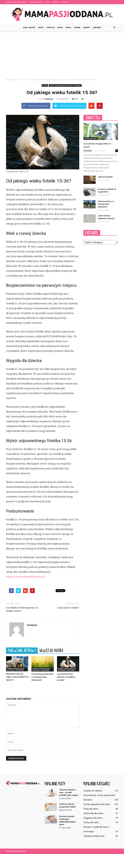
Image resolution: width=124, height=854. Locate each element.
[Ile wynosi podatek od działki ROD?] (89, 192)
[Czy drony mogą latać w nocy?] (100, 131)
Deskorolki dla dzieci (93, 813)
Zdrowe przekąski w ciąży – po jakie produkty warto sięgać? (68, 792)
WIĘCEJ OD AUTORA (51, 650)
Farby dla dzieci (90, 808)
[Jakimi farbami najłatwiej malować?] (89, 218)
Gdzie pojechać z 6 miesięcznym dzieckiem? (106, 204)
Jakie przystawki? (105, 177)
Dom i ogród (29, 27)
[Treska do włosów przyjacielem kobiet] (51, 807)
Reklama (55, 2)
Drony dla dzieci (90, 138)
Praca (68, 27)
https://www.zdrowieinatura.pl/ (25, 576)
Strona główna (36, 2)
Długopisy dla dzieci (93, 817)
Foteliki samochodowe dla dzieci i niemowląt (65, 85)
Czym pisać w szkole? (68, 607)
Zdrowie (97, 27)
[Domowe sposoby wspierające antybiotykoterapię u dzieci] (51, 819)
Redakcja (49, 99)
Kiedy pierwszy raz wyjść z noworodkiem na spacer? (17, 677)
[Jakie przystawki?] (89, 180)
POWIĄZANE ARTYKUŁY (22, 650)
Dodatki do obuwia (92, 790)
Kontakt (65, 2)
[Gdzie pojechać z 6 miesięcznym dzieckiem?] (89, 204)
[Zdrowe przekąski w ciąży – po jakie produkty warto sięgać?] (51, 792)
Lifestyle (50, 27)
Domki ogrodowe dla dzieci (96, 804)
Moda (60, 27)
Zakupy (86, 27)
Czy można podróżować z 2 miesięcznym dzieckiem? (42, 677)
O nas (47, 2)
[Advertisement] (62, 54)
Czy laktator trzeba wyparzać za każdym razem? (22, 609)
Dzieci (41, 27)
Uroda (77, 27)
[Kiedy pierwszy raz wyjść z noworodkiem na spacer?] (17, 663)
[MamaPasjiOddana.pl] (62, 14)
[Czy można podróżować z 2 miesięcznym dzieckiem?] (42, 663)
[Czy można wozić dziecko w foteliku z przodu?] (68, 663)
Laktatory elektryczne (93, 836)
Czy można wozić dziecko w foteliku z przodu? (66, 677)
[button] (114, 27)
